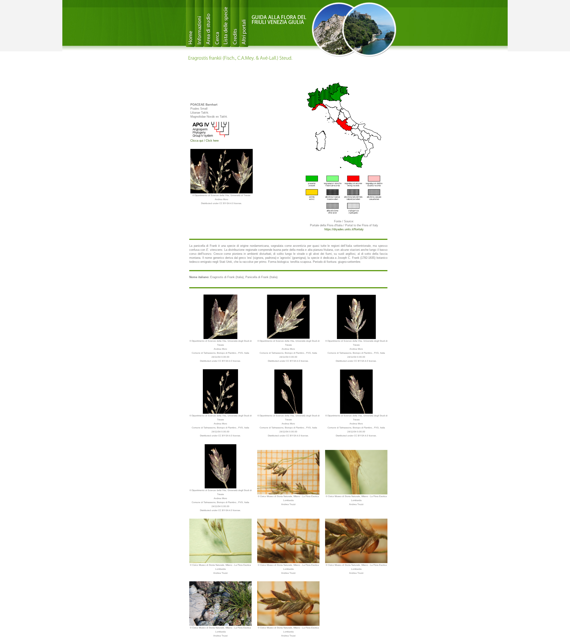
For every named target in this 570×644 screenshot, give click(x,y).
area (208, 23)
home (190, 23)
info (199, 23)
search (217, 23)
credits (234, 23)
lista (226, 23)
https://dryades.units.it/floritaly (344, 229)
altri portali (243, 23)
